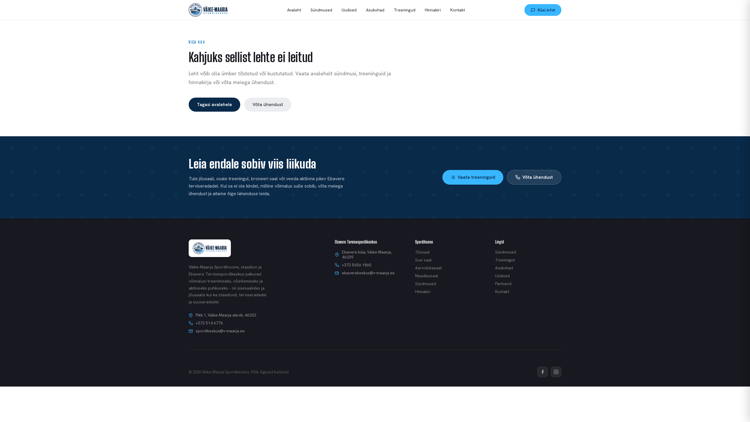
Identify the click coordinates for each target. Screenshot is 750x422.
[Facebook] (542, 372)
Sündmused (321, 10)
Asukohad (375, 10)
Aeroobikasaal (428, 268)
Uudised (349, 10)
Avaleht (294, 10)
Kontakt (457, 10)
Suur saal (423, 260)
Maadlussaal (426, 275)
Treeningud (404, 10)
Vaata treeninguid (476, 177)
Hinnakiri (433, 10)
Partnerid (503, 283)
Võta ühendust (268, 105)
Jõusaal (422, 252)
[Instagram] (556, 372)
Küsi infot (546, 10)
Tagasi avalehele (214, 105)
